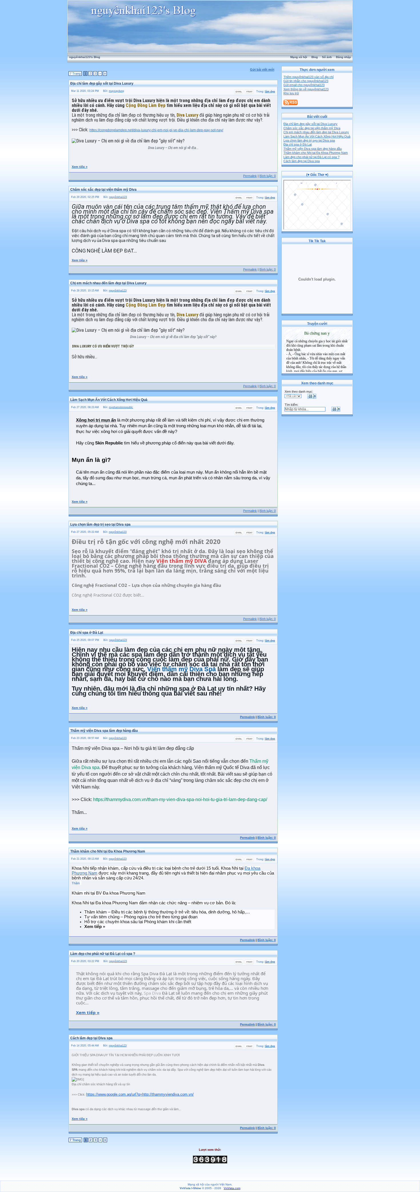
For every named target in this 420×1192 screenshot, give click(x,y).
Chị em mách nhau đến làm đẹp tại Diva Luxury (316, 132)
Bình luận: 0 (267, 176)
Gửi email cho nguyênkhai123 (304, 85)
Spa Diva (152, 993)
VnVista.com (232, 1188)
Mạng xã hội (298, 57)
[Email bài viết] (238, 93)
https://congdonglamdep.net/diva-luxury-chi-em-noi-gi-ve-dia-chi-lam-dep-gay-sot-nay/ (156, 130)
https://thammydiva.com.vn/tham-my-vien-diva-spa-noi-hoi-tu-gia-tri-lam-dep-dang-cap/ (180, 799)
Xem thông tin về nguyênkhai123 (306, 89)
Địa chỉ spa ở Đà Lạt (297, 144)
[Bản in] (249, 93)
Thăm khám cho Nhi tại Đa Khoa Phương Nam (315, 152)
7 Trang (75, 73)
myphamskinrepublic (121, 407)
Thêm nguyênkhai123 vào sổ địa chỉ (308, 77)
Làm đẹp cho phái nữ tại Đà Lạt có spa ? (311, 157)
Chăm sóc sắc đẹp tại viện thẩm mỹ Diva (311, 128)
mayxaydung (116, 91)
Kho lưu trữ (291, 93)
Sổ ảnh (327, 57)
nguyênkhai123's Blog (84, 57)
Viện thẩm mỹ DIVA (181, 560)
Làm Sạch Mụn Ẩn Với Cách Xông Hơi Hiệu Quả (316, 136)
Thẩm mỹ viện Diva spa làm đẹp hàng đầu (312, 148)
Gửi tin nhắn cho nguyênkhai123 (305, 81)
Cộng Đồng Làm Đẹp (145, 105)
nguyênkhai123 (118, 197)
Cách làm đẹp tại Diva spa (301, 161)
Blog (314, 57)
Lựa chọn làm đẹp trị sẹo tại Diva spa (309, 140)
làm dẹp (270, 91)
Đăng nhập (343, 57)
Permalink (250, 176)
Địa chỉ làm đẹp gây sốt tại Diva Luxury (310, 124)
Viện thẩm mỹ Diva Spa (181, 669)
